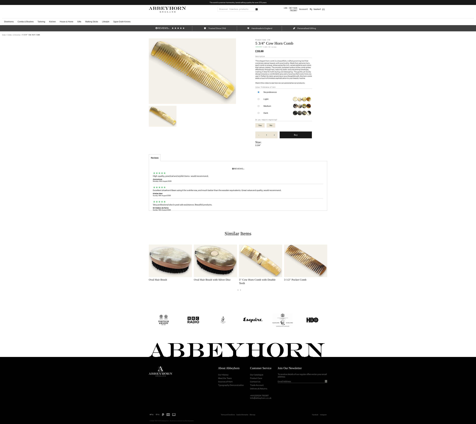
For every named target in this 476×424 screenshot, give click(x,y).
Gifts (79, 22)
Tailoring (41, 22)
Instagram (323, 415)
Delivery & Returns (258, 388)
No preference (270, 92)
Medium (267, 106)
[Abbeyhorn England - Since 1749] (167, 9)
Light (266, 99)
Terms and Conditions (228, 415)
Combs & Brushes (26, 22)
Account (303, 9)
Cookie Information (242, 415)
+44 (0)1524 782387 (290, 9)
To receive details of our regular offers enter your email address (302, 375)
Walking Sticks (91, 22)
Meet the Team (225, 378)
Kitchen (52, 22)
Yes (260, 125)
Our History (223, 374)
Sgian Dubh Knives (121, 22)
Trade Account (257, 385)
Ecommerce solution (176, 421)
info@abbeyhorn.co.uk (260, 398)
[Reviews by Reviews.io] (162, 28)
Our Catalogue (256, 374)
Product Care (256, 378)
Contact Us (255, 381)
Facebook (315, 415)
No (271, 125)
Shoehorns (9, 22)
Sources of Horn (225, 381)
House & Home (66, 22)
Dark (266, 113)
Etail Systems (189, 421)
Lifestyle (105, 22)
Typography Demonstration (231, 385)
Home (3, 35)
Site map (252, 415)
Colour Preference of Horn (265, 87)
